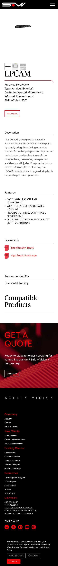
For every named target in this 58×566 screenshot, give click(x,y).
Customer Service (12, 457)
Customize (33, 556)
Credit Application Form (15, 440)
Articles (8, 489)
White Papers (10, 482)
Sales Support (10, 436)
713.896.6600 (11, 505)
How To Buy (10, 493)
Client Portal (10, 453)
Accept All (13, 561)
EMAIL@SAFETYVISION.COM (18, 508)
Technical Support (12, 461)
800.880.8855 (11, 502)
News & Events (11, 427)
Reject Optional (16, 556)
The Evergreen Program (15, 478)
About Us (8, 419)
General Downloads (13, 469)
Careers (8, 423)
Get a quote (12, 114)
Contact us (12, 373)
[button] (52, 4)
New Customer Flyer (14, 444)
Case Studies (10, 486)
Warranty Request (12, 465)
